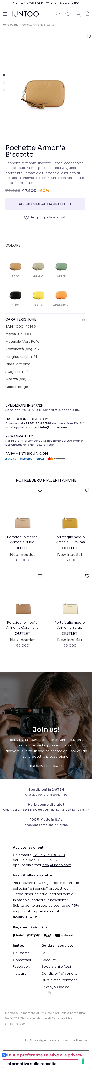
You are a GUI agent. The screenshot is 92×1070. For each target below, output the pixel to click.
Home (6, 24)
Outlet (15, 24)
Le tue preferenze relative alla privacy (44, 1054)
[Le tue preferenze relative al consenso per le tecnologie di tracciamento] (83, 1061)
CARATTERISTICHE (20, 319)
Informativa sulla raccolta (31, 1063)
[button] (58, 14)
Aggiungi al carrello (42, 204)
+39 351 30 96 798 (37, 423)
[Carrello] (87, 13)
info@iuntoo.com (56, 865)
